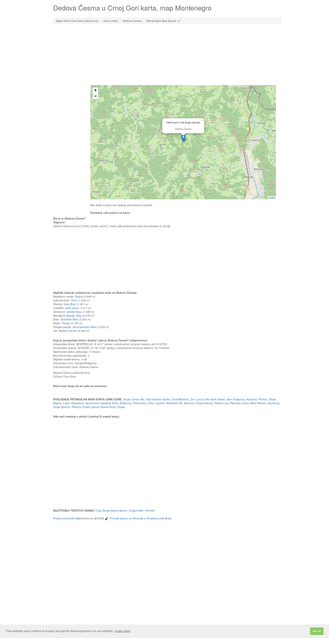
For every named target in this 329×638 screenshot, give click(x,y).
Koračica (252, 399)
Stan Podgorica (236, 399)
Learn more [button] (122, 631)
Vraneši (149, 510)
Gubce (79, 296)
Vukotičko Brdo (69, 319)
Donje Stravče (61, 407)
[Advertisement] (167, 54)
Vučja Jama (72, 308)
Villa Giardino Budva (158, 399)
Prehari (263, 399)
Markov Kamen (68, 331)
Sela (79, 315)
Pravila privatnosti (63, 518)
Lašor (66, 403)
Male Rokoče (258, 403)
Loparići (160, 403)
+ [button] (95, 90)
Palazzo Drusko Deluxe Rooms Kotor (94, 407)
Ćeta (151, 403)
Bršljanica (126, 403)
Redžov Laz (221, 403)
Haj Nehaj (273, 403)
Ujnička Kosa (74, 312)
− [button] (95, 96)
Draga (121, 407)
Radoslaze (77, 403)
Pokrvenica (139, 403)
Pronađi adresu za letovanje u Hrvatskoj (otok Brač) (141, 518)
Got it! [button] (317, 631)
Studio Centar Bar (134, 399)
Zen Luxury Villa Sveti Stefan (207, 399)
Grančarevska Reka (85, 327)
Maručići (189, 403)
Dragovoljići (136, 510)
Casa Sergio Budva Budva (111, 510)
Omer (73, 300)
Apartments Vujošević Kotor (101, 403)
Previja (65, 323)
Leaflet (272, 197)
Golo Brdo (70, 304)
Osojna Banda (204, 403)
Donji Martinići (180, 399)
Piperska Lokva (239, 403)
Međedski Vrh (174, 403)
